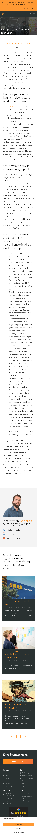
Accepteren (18, 824)
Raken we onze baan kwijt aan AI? (16, 706)
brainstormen (21, 345)
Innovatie (7, 52)
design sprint (11, 106)
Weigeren (18, 828)
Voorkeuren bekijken (18, 832)
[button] (30, 14)
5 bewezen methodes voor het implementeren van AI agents (18, 654)
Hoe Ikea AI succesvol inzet (17, 602)
